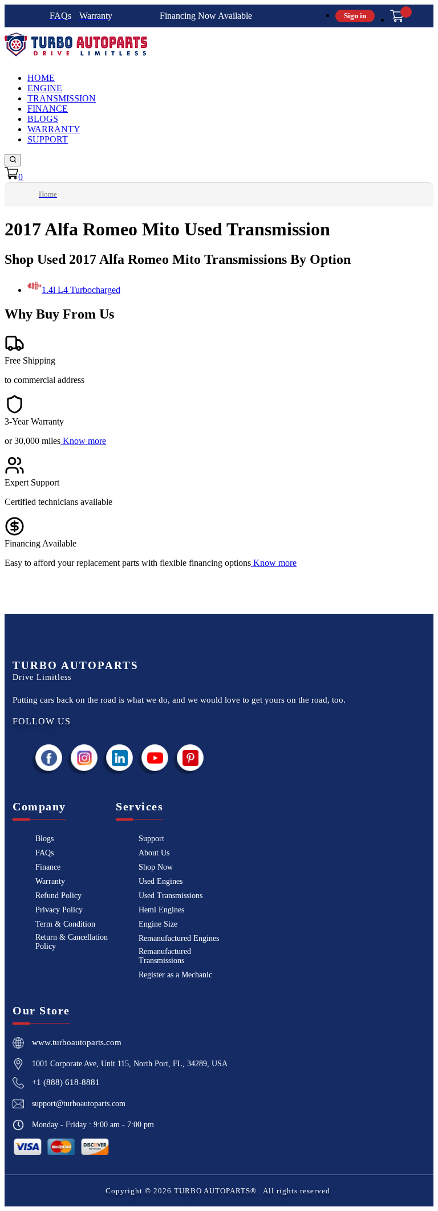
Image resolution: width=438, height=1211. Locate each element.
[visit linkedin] (120, 757)
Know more (84, 441)
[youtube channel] (155, 757)
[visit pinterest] (190, 757)
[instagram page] (84, 757)
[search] (13, 160)
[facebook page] (49, 757)
